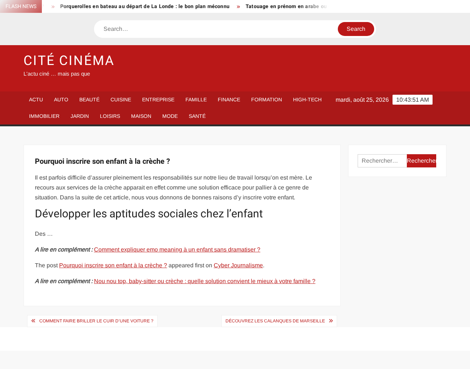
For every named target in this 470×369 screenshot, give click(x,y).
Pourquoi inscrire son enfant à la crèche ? (113, 265)
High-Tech (307, 99)
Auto (61, 99)
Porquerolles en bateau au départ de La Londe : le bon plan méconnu (140, 6)
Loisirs (110, 116)
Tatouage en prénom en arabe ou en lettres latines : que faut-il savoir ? (328, 6)
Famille (196, 99)
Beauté (89, 99)
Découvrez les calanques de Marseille (275, 320)
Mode (170, 116)
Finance (229, 99)
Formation (266, 99)
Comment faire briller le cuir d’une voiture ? (96, 320)
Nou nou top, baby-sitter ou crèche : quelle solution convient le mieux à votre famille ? (204, 281)
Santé (197, 116)
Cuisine (121, 99)
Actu (36, 99)
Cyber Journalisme (238, 265)
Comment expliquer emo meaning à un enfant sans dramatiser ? (177, 249)
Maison (141, 116)
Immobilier (44, 116)
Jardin (79, 116)
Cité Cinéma (69, 60)
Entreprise (158, 99)
